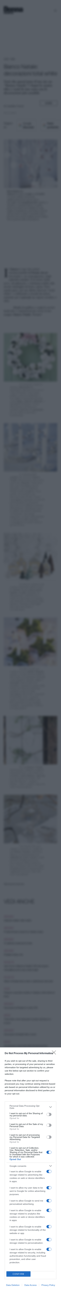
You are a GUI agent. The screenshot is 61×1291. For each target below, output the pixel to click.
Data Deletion (13, 1285)
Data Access (30, 1285)
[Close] (55, 1053)
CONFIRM (18, 1274)
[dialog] (30, 1169)
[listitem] (30, 1107)
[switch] (48, 1114)
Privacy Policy (48, 1285)
